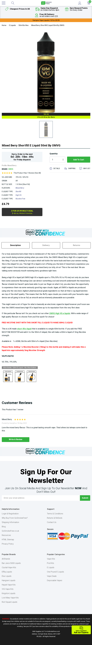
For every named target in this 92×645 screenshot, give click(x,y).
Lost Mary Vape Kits (10, 598)
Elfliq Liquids (7, 572)
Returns (76, 245)
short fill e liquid (24, 329)
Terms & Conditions (55, 513)
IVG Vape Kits (7, 589)
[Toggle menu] (3, 3)
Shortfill (18, 191)
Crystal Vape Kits (9, 567)
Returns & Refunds (54, 518)
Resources (6, 535)
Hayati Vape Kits (9, 585)
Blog (4, 526)
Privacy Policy (8, 544)
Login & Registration (10, 513)
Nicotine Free (20, 199)
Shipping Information (10, 522)
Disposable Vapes (54, 580)
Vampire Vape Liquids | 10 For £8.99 (46, 20)
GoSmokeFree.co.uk (10, 531)
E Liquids (50, 567)
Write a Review (15, 439)
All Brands (6, 559)
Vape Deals (52, 576)
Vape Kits (51, 559)
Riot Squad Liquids (9, 602)
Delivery (46, 245)
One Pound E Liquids (55, 572)
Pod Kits (50, 563)
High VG (18, 195)
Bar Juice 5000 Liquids (11, 563)
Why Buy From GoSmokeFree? (15, 518)
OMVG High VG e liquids (59, 313)
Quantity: (54, 154)
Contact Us (51, 522)
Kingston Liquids (8, 593)
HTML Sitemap (8, 539)
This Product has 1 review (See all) (27, 173)
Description (15, 245)
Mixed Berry (20, 188)
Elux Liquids (6, 576)
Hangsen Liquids (8, 580)
